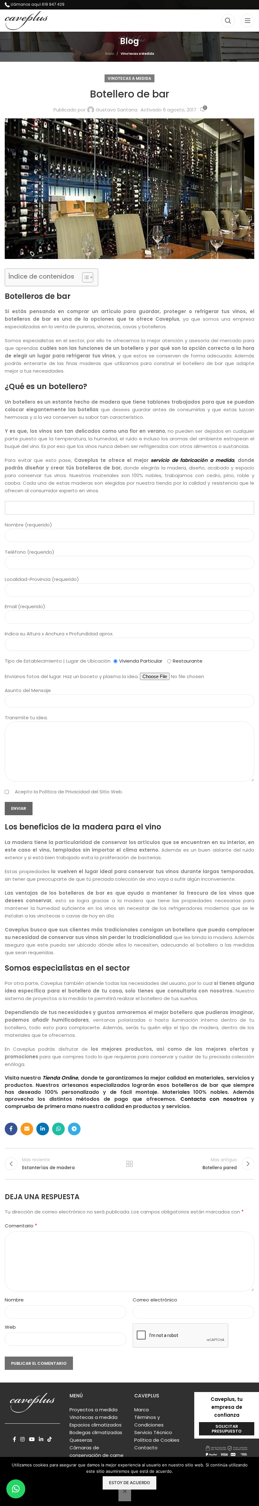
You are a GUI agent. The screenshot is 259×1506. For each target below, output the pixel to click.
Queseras (80, 1440)
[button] (15, 1488)
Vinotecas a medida (93, 1417)
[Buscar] (228, 20)
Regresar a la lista (129, 1163)
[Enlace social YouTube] (32, 1439)
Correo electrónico (155, 1299)
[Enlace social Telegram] (74, 1129)
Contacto (146, 1447)
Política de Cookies (156, 1440)
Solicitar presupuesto (227, 1428)
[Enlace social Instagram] (22, 1439)
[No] (124, 1494)
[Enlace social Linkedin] (42, 1129)
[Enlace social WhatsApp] (58, 1129)
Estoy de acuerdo (129, 1482)
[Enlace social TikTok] (49, 1439)
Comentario (21, 1225)
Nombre (14, 1299)
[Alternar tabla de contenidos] (84, 277)
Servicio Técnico (153, 1432)
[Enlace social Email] (27, 1129)
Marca (141, 1409)
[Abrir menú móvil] (247, 20)
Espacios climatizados (95, 1424)
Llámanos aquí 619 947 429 (37, 4)
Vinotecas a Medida (137, 53)
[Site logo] (26, 20)
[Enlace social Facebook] (11, 1129)
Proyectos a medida (93, 1409)
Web (10, 1327)
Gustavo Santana (116, 109)
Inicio (109, 53)
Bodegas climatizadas (95, 1432)
